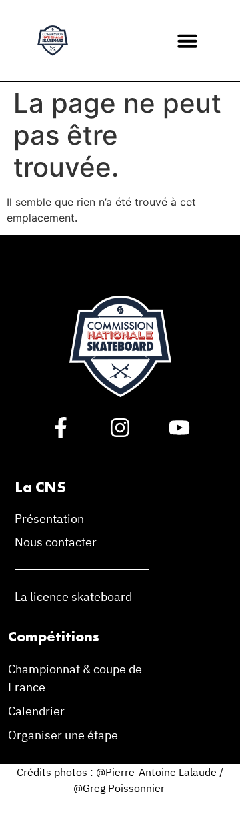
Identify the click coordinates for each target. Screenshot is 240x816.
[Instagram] (120, 427)
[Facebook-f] (60, 427)
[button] (187, 41)
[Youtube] (179, 427)
